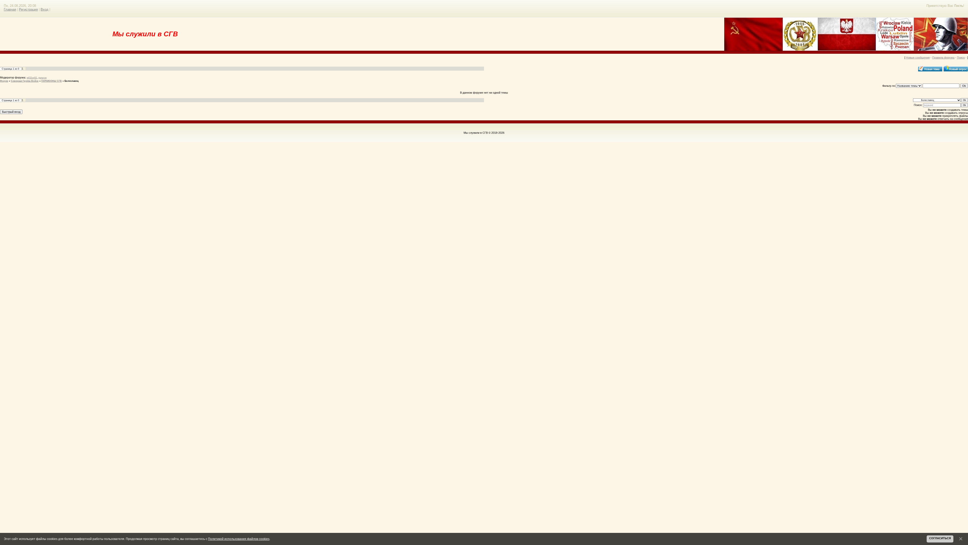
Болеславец (72, 81)
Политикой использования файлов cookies (238, 538)
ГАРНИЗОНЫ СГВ (51, 81)
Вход (44, 9)
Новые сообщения (918, 57)
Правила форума (943, 57)
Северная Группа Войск (25, 81)
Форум (4, 81)
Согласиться (940, 538)
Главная (10, 9)
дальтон (42, 77)
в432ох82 (32, 77)
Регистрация (28, 9)
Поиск (961, 57)
